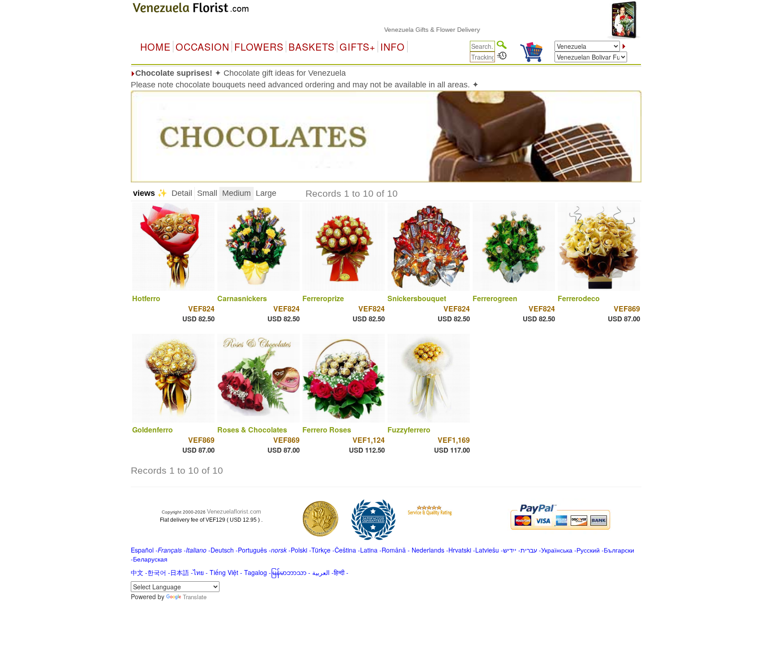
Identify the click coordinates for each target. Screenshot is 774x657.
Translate (194, 596)
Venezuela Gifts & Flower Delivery (416, 29)
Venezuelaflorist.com (234, 511)
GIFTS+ (357, 46)
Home (155, 46)
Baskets (311, 46)
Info (392, 46)
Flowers (259, 46)
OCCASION (202, 46)
